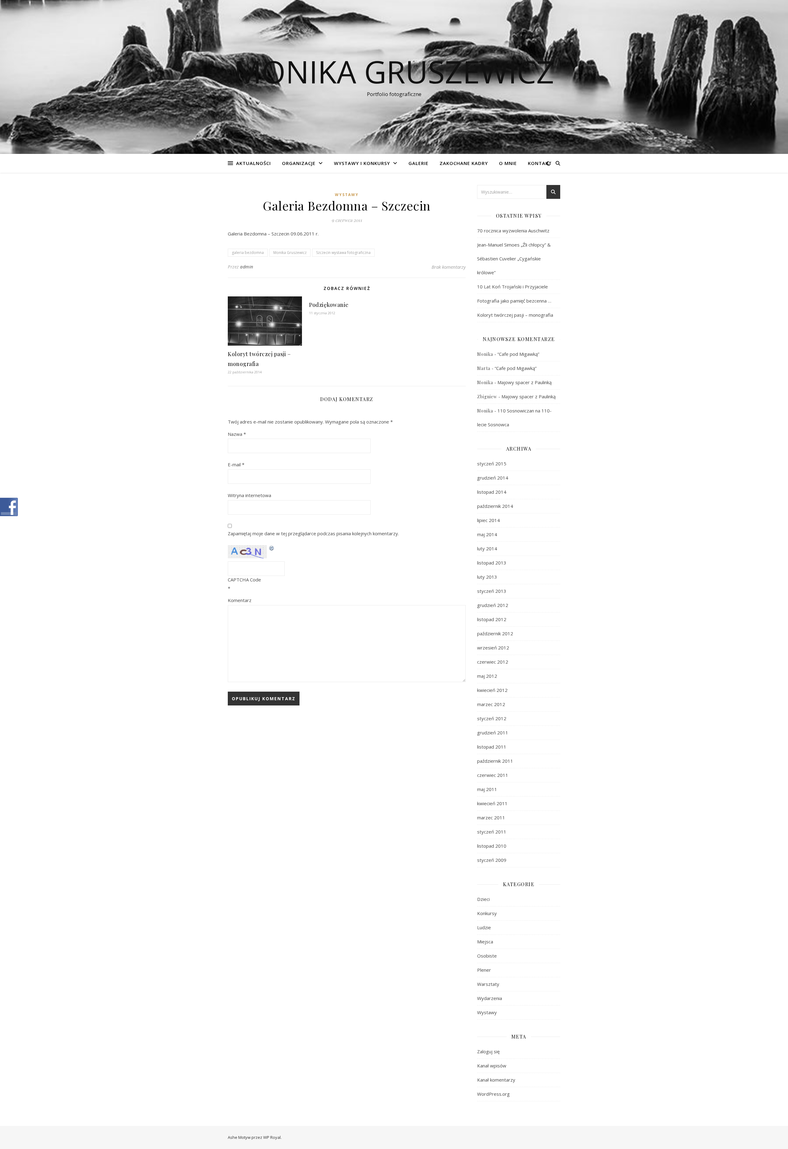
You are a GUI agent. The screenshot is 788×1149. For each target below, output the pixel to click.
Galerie (418, 163)
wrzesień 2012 (493, 648)
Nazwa (237, 434)
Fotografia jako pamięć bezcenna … (514, 301)
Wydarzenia (489, 998)
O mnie (508, 163)
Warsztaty (488, 984)
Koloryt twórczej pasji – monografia (515, 315)
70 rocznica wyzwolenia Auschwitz (513, 230)
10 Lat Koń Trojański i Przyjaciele (512, 286)
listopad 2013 (491, 563)
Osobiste (487, 956)
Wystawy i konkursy (362, 163)
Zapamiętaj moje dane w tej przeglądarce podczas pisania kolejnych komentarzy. (313, 533)
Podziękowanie (329, 304)
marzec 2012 (491, 704)
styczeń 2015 (491, 463)
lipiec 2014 (488, 520)
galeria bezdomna (248, 252)
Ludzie (484, 927)
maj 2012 (487, 676)
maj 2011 (487, 789)
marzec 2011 (491, 817)
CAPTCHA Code (244, 580)
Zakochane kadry (464, 163)
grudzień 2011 (492, 732)
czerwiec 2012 (492, 662)
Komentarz (239, 600)
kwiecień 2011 (492, 803)
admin (246, 267)
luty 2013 (487, 577)
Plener (484, 970)
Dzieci (483, 899)
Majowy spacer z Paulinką (524, 382)
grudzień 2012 (492, 605)
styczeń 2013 (491, 591)
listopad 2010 (491, 846)
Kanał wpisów (491, 1066)
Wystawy (347, 194)
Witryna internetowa (249, 495)
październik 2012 (495, 633)
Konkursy (487, 913)
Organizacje (299, 163)
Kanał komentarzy (496, 1080)
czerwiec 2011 (492, 775)
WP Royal (272, 1137)
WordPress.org (493, 1094)
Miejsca (485, 941)
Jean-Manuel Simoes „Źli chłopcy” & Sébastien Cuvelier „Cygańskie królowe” (514, 258)
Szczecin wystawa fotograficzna (343, 252)
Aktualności (253, 163)
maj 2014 (487, 534)
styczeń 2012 (491, 718)
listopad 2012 (491, 619)
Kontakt (540, 163)
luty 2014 (487, 548)
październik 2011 (495, 761)
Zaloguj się (488, 1051)
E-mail (236, 464)
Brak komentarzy (449, 267)
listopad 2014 (491, 492)
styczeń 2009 (491, 860)
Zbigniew (487, 397)
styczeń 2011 (491, 832)
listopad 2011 (491, 747)
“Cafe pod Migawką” (518, 354)
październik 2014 (495, 506)
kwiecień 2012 (492, 690)
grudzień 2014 (492, 478)
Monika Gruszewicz (394, 71)
